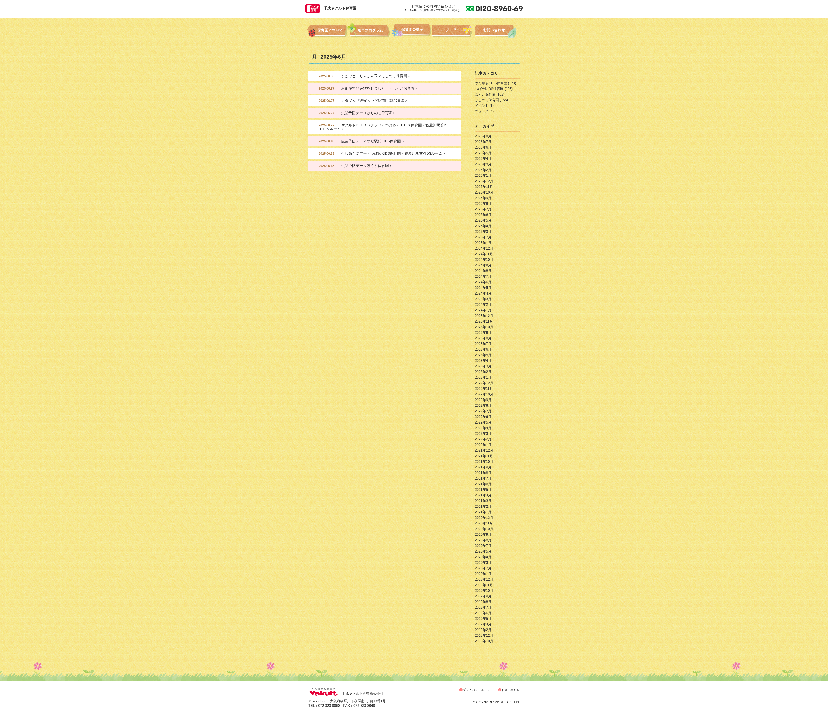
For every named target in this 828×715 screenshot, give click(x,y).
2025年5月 (483, 220)
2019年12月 (484, 579)
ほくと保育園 (485, 94)
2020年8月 (483, 540)
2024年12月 (484, 248)
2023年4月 (483, 360)
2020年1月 (483, 574)
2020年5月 (483, 551)
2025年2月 (483, 237)
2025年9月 (483, 198)
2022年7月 (483, 411)
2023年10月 (484, 327)
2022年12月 (484, 383)
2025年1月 (483, 243)
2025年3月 (483, 231)
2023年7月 (483, 344)
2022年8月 (483, 405)
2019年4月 (483, 624)
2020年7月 (483, 546)
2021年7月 (483, 478)
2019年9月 (483, 596)
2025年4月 (483, 226)
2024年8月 (483, 271)
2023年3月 (483, 366)
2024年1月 (483, 310)
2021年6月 (483, 484)
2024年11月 (484, 254)
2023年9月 (483, 332)
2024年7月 (483, 276)
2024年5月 (483, 288)
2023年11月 (484, 321)
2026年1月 (483, 175)
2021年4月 (483, 495)
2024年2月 (483, 304)
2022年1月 (483, 445)
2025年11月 (484, 187)
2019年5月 (483, 619)
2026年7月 (483, 142)
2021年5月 (483, 489)
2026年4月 (483, 159)
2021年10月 (484, 461)
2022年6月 (483, 417)
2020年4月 (483, 557)
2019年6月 (483, 613)
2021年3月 (483, 501)
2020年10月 (484, 529)
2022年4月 (483, 428)
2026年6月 (483, 147)
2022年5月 (483, 422)
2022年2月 (483, 439)
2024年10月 (484, 259)
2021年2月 (483, 506)
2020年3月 (483, 562)
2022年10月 (484, 394)
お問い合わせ (511, 690)
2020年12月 (484, 518)
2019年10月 (484, 590)
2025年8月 (483, 203)
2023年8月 (483, 338)
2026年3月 (483, 164)
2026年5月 (483, 153)
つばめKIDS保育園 (489, 89)
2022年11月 (484, 389)
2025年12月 (484, 181)
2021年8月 (483, 473)
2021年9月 (483, 467)
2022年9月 (483, 400)
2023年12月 (484, 316)
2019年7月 (483, 607)
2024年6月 (483, 282)
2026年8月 (483, 136)
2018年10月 (484, 641)
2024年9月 (483, 265)
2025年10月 (484, 192)
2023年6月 (483, 349)
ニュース (482, 111)
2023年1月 (483, 377)
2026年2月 (483, 170)
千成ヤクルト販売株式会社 (362, 693)
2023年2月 (483, 372)
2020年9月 (483, 534)
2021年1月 (483, 512)
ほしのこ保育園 (487, 100)
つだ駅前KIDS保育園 (491, 83)
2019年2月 (483, 630)
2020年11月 (484, 523)
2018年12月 (484, 635)
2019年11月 (484, 585)
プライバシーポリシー (478, 690)
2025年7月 (483, 209)
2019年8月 (483, 602)
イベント (482, 105)
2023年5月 (483, 355)
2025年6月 (483, 215)
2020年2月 (483, 568)
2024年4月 (483, 293)
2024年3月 (483, 299)
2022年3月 (483, 433)
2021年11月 (484, 456)
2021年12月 (484, 450)
